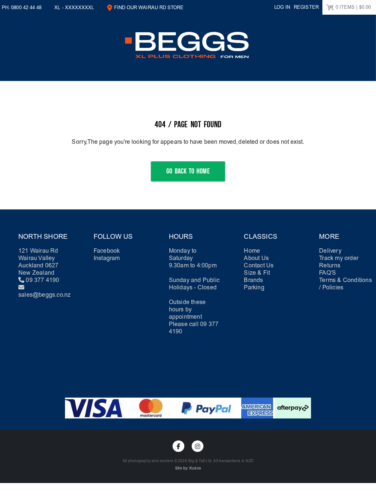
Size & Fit (257, 272)
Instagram (107, 258)
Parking (254, 287)
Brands (253, 280)
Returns (329, 265)
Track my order (338, 258)
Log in (282, 7)
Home (252, 250)
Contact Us (259, 265)
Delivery (330, 250)
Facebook (107, 250)
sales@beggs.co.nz (44, 294)
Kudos (195, 468)
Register (306, 7)
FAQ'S (327, 272)
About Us (256, 258)
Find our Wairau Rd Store (149, 7)
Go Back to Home (187, 171)
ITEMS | (353, 7)
